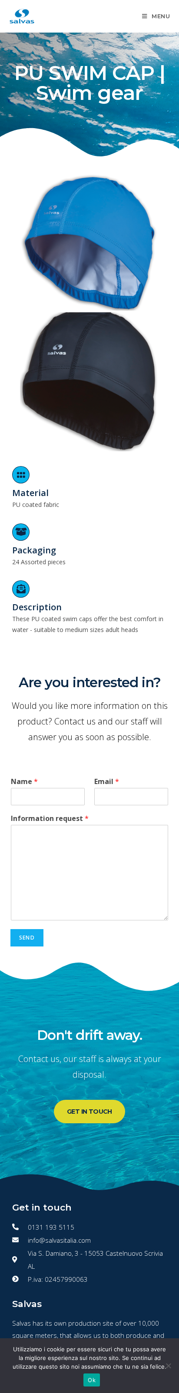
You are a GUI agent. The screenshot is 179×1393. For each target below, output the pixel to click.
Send (27, 937)
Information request (50, 818)
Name (24, 781)
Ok (92, 1379)
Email (106, 781)
